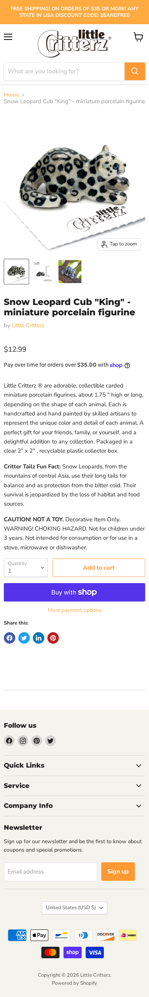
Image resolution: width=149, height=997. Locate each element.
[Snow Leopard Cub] (70, 271)
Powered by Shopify (74, 983)
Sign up (118, 871)
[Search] (135, 71)
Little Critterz (28, 325)
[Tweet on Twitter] (24, 638)
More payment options (75, 610)
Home (11, 95)
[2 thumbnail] (16, 271)
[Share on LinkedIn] (38, 638)
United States (71, 907)
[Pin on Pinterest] (53, 638)
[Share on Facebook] (9, 638)
